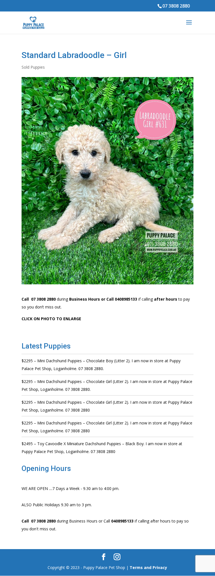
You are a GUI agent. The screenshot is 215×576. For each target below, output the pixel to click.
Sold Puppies (33, 67)
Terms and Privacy (148, 567)
